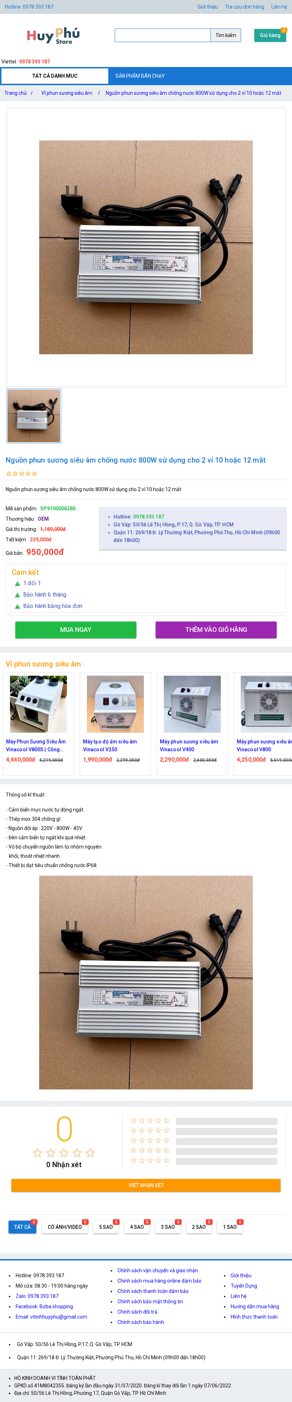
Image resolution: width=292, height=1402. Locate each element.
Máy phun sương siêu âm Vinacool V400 (189, 745)
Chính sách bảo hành (141, 1322)
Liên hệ (279, 7)
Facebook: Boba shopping (44, 1306)
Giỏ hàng (270, 35)
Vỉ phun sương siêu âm (66, 93)
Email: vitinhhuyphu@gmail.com (51, 1317)
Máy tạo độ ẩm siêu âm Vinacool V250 (110, 745)
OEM (43, 519)
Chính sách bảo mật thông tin (150, 1301)
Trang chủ (18, 93)
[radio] (37, 1152)
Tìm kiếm (225, 35)
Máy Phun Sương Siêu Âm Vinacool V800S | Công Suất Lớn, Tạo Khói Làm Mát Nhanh (38, 746)
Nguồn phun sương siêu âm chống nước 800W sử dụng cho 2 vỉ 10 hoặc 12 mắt (193, 93)
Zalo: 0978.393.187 (37, 1296)
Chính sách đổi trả (137, 1312)
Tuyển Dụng (244, 1286)
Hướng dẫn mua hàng (255, 1306)
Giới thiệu (208, 7)
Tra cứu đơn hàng (244, 7)
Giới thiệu (241, 1275)
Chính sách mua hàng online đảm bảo (160, 1281)
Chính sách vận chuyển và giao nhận (158, 1270)
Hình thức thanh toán (254, 1317)
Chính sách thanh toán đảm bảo (153, 1291)
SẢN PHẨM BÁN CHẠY (140, 76)
